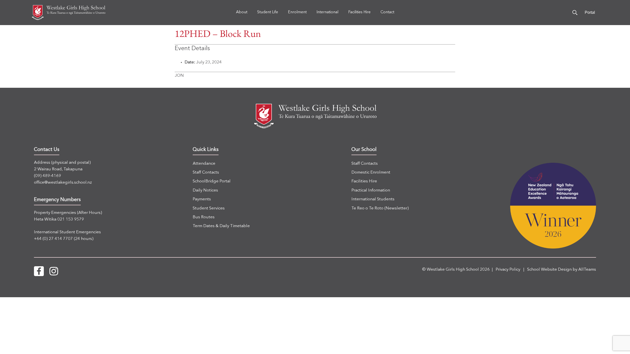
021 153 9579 (70, 219)
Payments (202, 199)
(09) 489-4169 (47, 176)
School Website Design (549, 269)
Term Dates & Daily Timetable (221, 226)
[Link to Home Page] (68, 12)
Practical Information (370, 190)
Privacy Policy (508, 269)
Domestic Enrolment (370, 172)
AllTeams (587, 269)
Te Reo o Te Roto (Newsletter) (380, 208)
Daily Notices (205, 190)
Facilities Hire (364, 181)
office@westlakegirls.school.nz (63, 182)
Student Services (209, 208)
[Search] (574, 12)
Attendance (204, 164)
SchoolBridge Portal (212, 181)
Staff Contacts (206, 172)
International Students (372, 199)
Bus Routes (204, 217)
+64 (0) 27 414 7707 (53, 239)
